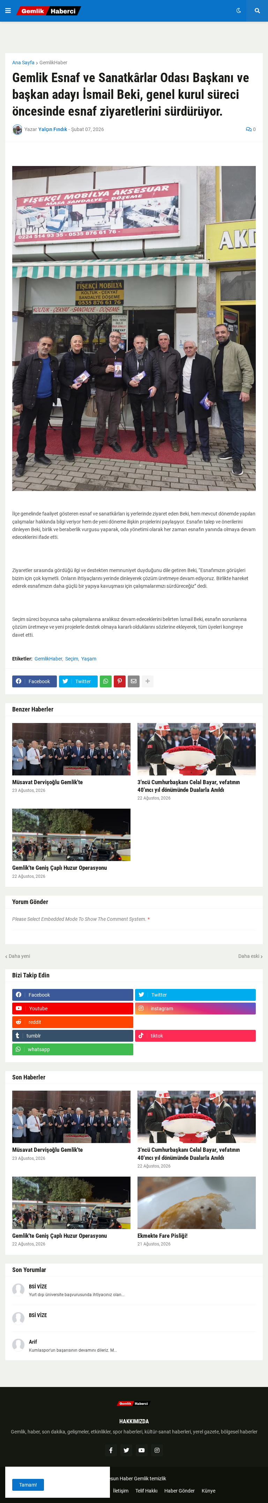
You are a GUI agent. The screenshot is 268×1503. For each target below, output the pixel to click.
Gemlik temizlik (150, 1478)
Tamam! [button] (28, 1485)
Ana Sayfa (23, 62)
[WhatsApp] (106, 681)
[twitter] (126, 1450)
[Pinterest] (120, 681)
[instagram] (157, 1450)
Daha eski (248, 956)
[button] (8, 11)
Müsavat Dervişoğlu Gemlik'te (47, 782)
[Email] (134, 681)
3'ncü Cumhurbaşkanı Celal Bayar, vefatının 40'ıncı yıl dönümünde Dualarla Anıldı (188, 786)
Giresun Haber (118, 1478)
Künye (208, 1491)
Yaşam (88, 658)
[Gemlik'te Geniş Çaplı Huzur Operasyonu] (71, 835)
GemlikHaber (53, 62)
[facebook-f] (111, 1450)
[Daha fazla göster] (148, 681)
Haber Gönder (179, 1491)
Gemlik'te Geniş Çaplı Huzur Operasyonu (59, 867)
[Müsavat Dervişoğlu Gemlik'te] (71, 749)
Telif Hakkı (146, 1491)
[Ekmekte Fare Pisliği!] (196, 1203)
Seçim (71, 658)
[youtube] (142, 1450)
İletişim (120, 1491)
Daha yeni (19, 956)
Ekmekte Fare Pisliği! (162, 1235)
